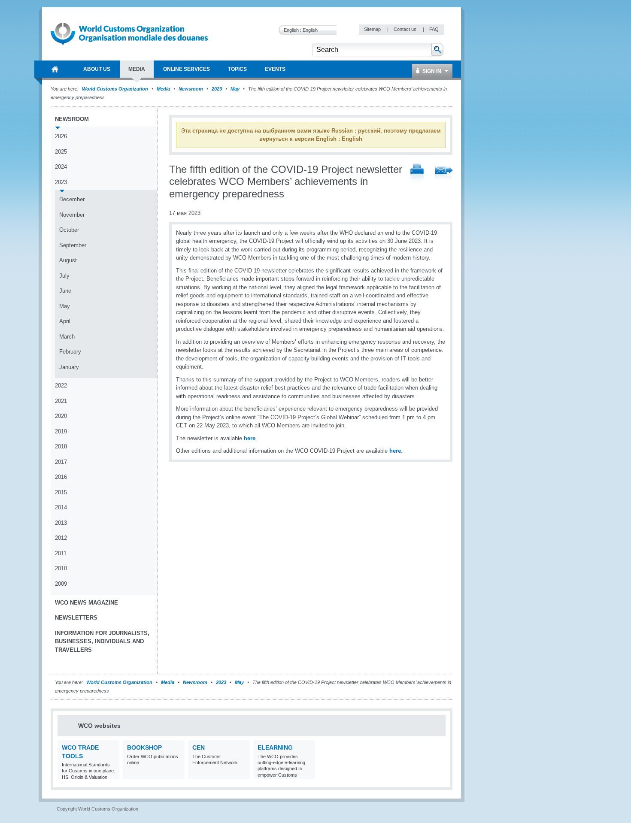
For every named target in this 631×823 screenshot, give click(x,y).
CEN (198, 747)
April (64, 321)
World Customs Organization (115, 88)
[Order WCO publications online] (177, 773)
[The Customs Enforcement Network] (242, 773)
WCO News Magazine (86, 602)
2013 (61, 523)
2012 (61, 538)
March (67, 336)
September (72, 245)
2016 (61, 477)
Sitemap (373, 29)
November (72, 215)
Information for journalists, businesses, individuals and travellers (102, 641)
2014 (61, 507)
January (69, 367)
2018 (61, 446)
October (69, 230)
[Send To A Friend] (444, 174)
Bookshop (144, 747)
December (72, 199)
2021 (61, 401)
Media (163, 88)
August (68, 260)
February (70, 351)
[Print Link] (417, 174)
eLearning (275, 747)
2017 (61, 462)
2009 (61, 584)
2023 (217, 88)
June (65, 290)
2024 (61, 166)
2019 (61, 431)
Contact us (406, 29)
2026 (61, 136)
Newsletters (76, 617)
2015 (61, 492)
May (235, 88)
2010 (61, 568)
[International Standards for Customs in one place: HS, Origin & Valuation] (111, 773)
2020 (61, 416)
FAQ (434, 29)
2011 (61, 553)
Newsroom (191, 88)
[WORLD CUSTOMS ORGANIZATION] (55, 69)
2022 (61, 385)
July (64, 275)
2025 (61, 151)
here (249, 438)
